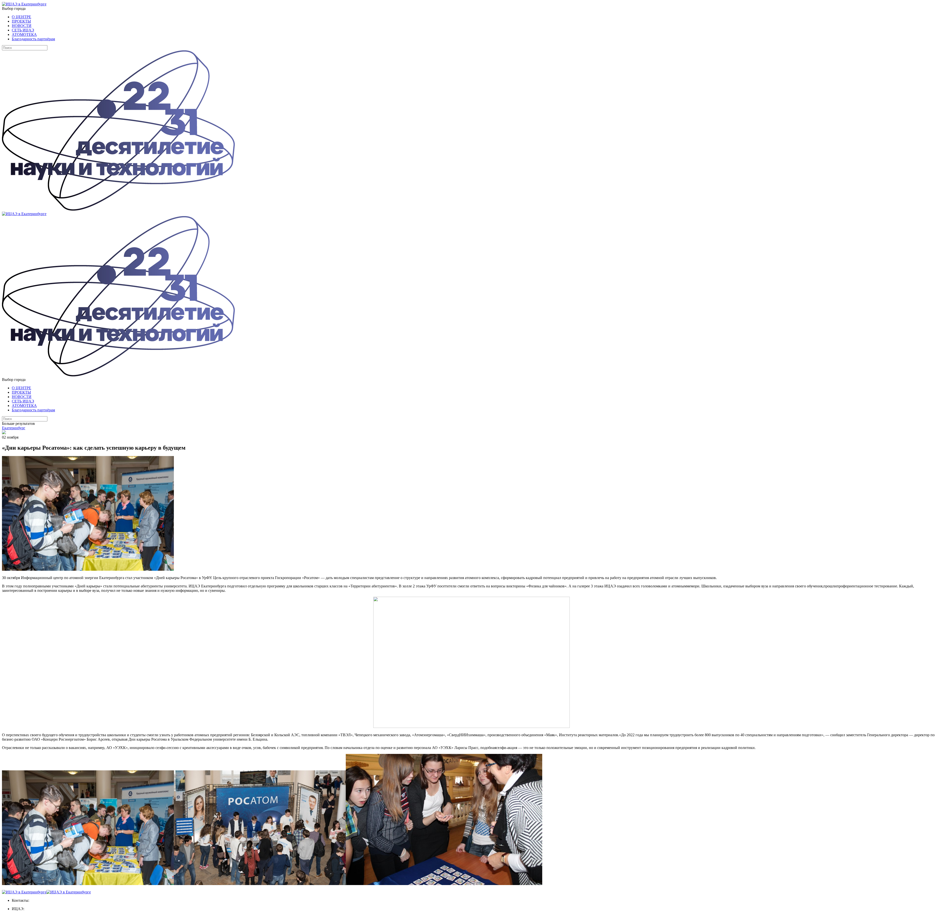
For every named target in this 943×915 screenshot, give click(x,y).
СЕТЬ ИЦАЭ (23, 30)
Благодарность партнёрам (33, 39)
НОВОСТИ (21, 26)
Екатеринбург (13, 428)
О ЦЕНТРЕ (21, 17)
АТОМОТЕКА (24, 34)
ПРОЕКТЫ (21, 21)
